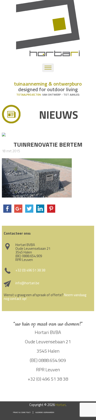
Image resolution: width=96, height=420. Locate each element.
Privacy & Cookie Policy (22, 412)
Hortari (60, 404)
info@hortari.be (27, 283)
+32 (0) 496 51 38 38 (30, 270)
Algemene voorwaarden (44, 412)
